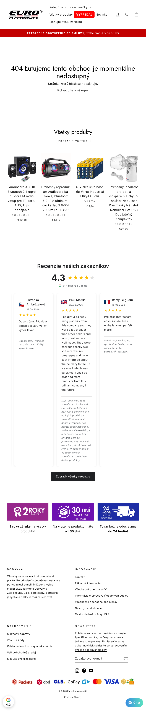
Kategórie (56, 7)
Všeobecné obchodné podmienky (96, 601)
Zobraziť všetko (73, 141)
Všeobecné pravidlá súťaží (91, 589)
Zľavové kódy (15, 640)
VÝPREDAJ (84, 14)
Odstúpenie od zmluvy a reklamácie (29, 646)
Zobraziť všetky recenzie (73, 476)
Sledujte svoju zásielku (65, 22)
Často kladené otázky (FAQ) (93, 614)
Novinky (101, 14)
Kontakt (80, 576)
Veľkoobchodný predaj (21, 652)
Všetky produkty (61, 14)
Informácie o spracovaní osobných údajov (101, 595)
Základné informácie (87, 583)
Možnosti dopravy (18, 633)
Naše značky (78, 7)
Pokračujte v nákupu (72, 90)
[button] (134, 702)
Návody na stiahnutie (88, 608)
